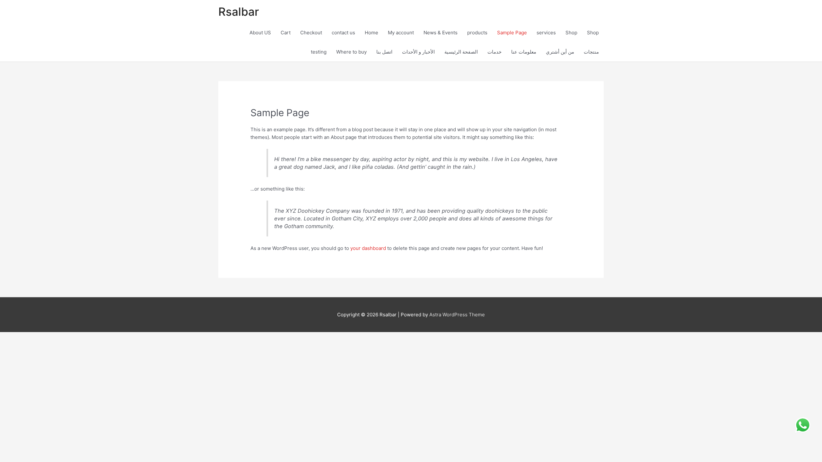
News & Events (441, 33)
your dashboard (368, 248)
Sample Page (512, 33)
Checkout (311, 33)
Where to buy (351, 52)
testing (319, 52)
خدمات (494, 52)
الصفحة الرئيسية (461, 52)
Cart (286, 33)
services (546, 33)
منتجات (591, 52)
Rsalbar (238, 11)
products (477, 33)
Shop (571, 33)
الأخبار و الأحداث (418, 52)
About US (260, 33)
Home (371, 33)
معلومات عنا (523, 52)
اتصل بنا (384, 52)
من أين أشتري (560, 52)
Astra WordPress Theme (457, 315)
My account (401, 33)
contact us (343, 33)
